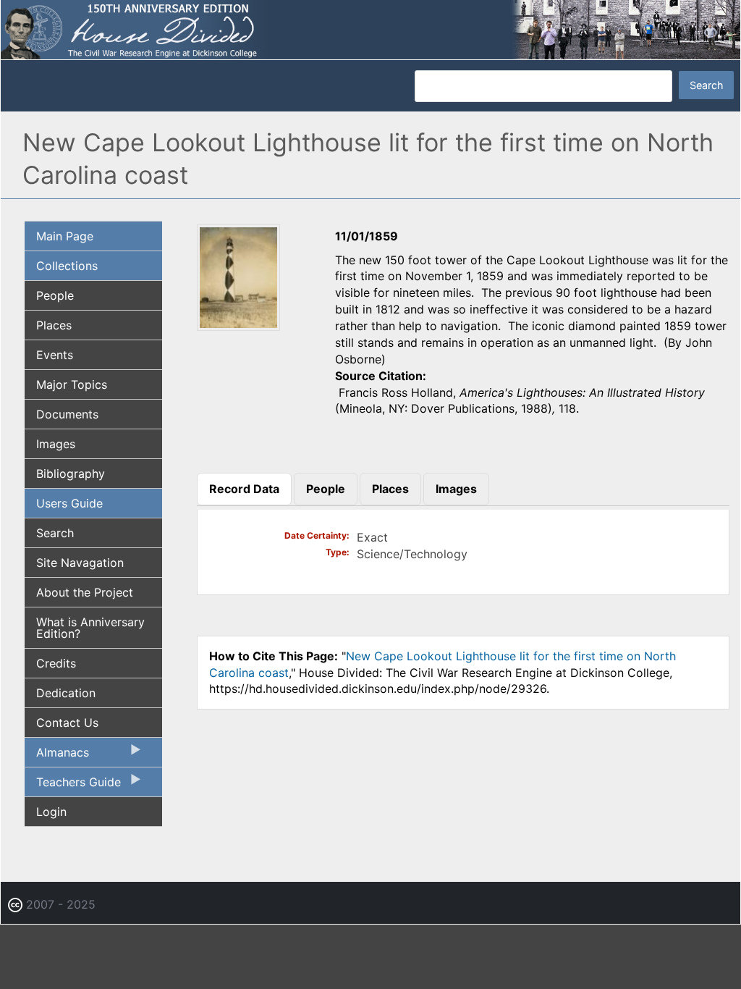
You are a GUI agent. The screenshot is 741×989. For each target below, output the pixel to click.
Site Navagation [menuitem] (80, 562)
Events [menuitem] (54, 355)
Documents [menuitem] (67, 414)
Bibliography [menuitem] (70, 473)
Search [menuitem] (55, 533)
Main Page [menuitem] (64, 236)
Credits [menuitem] (56, 663)
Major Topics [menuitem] (71, 384)
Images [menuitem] (55, 444)
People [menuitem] (55, 295)
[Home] (370, 29)
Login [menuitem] (51, 811)
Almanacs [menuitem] (57, 756)
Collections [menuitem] (67, 265)
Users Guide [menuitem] (69, 503)
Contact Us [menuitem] (67, 722)
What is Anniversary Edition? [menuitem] (90, 628)
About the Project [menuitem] (84, 592)
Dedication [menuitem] (66, 693)
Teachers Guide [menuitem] (73, 785)
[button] (238, 326)
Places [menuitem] (54, 325)
